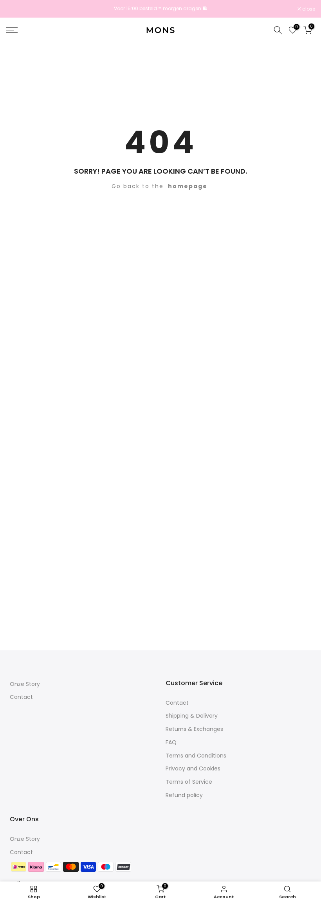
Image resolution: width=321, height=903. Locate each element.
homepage (187, 186)
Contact (21, 697)
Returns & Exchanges (194, 729)
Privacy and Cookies (193, 768)
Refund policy (184, 795)
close (16, 9)
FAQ (171, 742)
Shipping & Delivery (192, 716)
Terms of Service (189, 782)
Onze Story (25, 684)
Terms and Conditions (196, 755)
